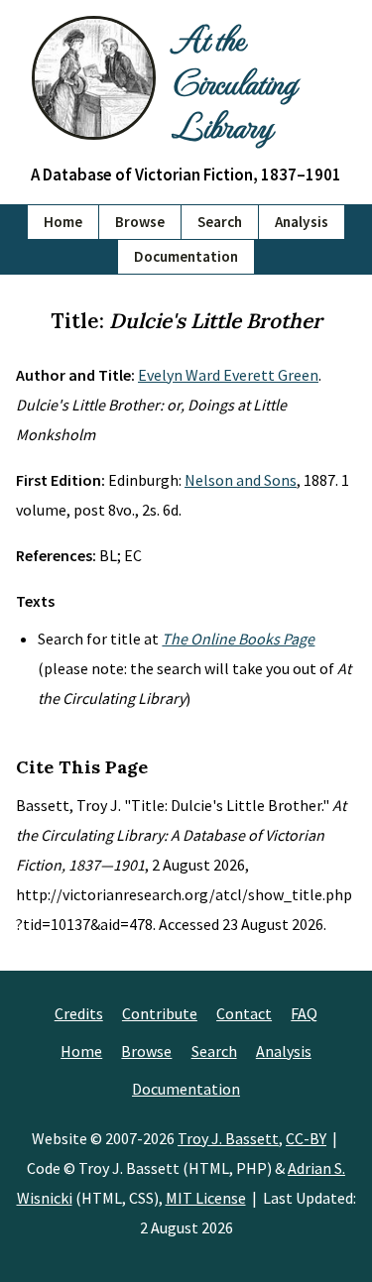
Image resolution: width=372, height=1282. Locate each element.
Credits (79, 1013)
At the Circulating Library (234, 81)
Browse (140, 221)
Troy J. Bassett (228, 1138)
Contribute (159, 1013)
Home (63, 221)
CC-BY (306, 1138)
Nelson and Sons (241, 480)
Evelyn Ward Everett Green (228, 375)
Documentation (186, 256)
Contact (244, 1013)
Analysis (301, 221)
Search (219, 221)
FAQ (304, 1013)
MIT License (206, 1198)
